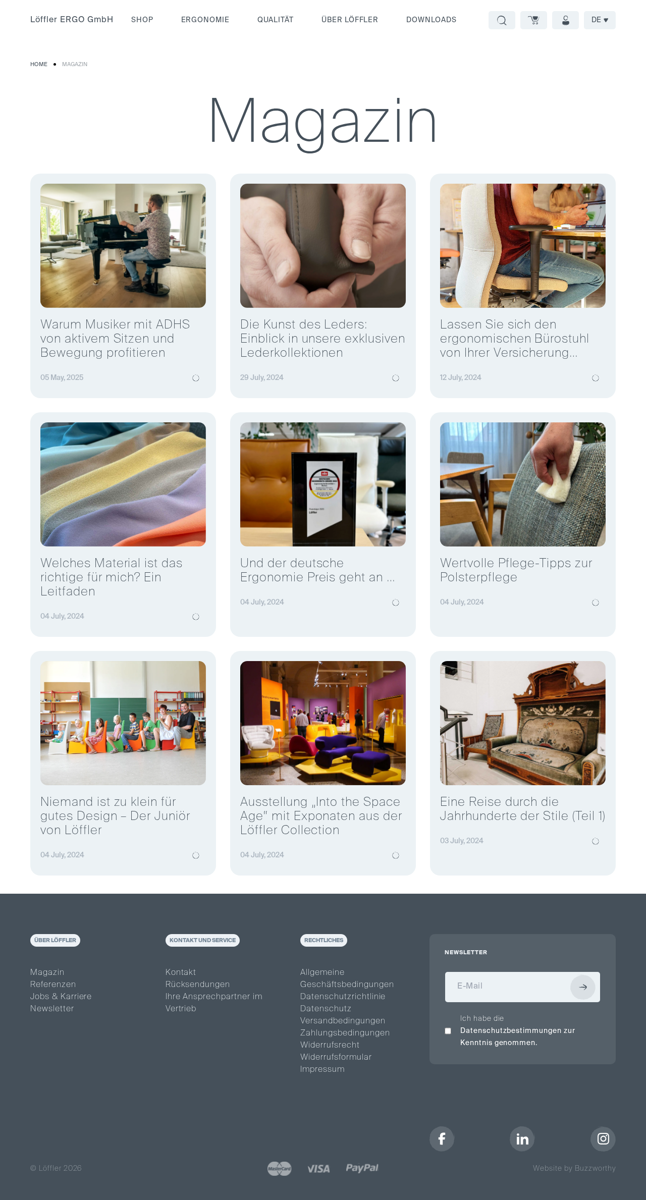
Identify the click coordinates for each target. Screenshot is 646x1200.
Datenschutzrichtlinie (343, 997)
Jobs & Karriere (61, 997)
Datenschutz (326, 1009)
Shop (142, 20)
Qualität (275, 20)
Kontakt (181, 973)
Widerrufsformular (335, 1058)
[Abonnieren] (583, 987)
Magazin (74, 64)
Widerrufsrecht (329, 1046)
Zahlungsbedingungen (345, 1033)
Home (38, 64)
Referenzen (53, 985)
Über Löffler (350, 20)
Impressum (322, 1070)
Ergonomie (205, 20)
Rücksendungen (198, 985)
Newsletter (52, 1009)
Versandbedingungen (342, 1021)
